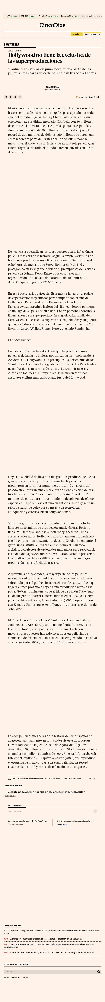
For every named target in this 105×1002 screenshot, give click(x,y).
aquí (65, 824)
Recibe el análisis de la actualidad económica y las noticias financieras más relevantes (46, 779)
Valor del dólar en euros (91, 16)
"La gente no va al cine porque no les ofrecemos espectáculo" (45, 792)
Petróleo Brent (44, 16)
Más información (15, 824)
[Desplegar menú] (6, 25)
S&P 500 (24, 16)
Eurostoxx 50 (66, 16)
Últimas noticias (12, 926)
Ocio (10, 811)
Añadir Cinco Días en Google (89, 97)
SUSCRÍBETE (76, 34)
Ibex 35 (7, 16)
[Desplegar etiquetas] (95, 811)
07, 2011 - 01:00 (52, 90)
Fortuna (11, 44)
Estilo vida (18, 811)
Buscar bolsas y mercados (17, 964)
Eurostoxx (15, 977)
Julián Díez (52, 87)
